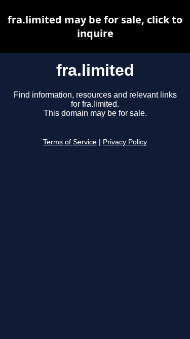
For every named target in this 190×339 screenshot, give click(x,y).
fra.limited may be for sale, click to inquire (95, 26)
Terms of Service (70, 142)
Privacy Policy (125, 142)
